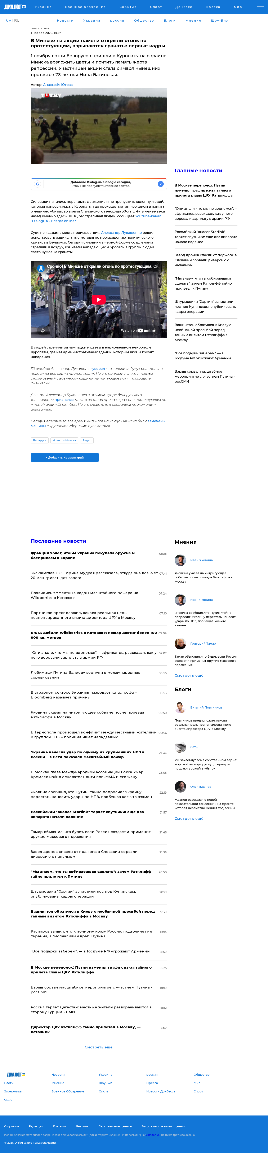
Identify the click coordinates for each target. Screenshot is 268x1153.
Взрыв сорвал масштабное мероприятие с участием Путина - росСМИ (205, 376)
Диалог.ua (153, 1134)
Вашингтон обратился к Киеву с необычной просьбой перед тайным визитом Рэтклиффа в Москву (203, 332)
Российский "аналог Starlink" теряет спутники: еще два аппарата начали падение (206, 237)
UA (9, 20)
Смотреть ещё (99, 1047)
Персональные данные (115, 1126)
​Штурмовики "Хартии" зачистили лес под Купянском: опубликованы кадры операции (206, 307)
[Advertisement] (99, 496)
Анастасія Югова (58, 85)
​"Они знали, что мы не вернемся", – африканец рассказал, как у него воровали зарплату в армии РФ (206, 214)
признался (64, 400)
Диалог (35, 29)
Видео (86, 440)
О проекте (11, 1126)
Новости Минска (64, 440)
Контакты (59, 1126)
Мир (46, 29)
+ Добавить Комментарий (65, 457)
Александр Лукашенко (121, 233)
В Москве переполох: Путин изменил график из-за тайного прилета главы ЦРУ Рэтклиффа (204, 190)
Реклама (82, 1126)
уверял (98, 369)
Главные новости (199, 170)
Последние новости (58, 541)
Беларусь (39, 440)
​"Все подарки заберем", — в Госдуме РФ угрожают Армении (90, 951)
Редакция (36, 1126)
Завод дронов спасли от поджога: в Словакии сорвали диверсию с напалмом (206, 260)
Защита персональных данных (164, 1126)
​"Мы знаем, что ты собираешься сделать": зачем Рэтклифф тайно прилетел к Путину (203, 283)
